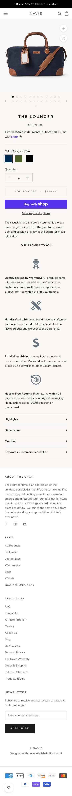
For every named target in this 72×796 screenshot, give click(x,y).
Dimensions (12, 430)
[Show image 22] (51, 101)
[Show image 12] (59, 97)
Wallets (9, 578)
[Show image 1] (13, 97)
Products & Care (15, 679)
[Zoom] (63, 28)
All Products (12, 545)
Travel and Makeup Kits (19, 585)
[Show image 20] (42, 101)
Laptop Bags (13, 559)
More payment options (36, 213)
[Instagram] (15, 523)
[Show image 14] (17, 101)
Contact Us (12, 613)
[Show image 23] (55, 101)
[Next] (66, 101)
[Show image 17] (30, 101)
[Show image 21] (46, 101)
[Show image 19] (38, 101)
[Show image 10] (51, 97)
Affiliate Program (15, 620)
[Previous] (5, 101)
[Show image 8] (42, 97)
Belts (8, 572)
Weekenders (12, 565)
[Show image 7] (38, 97)
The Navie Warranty (17, 659)
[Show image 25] (36, 106)
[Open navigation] (6, 13)
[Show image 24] (59, 101)
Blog (8, 639)
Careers (9, 626)
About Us (11, 633)
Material (10, 441)
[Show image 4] (25, 97)
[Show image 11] (55, 97)
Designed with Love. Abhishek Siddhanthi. (36, 753)
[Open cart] (66, 13)
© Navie (36, 748)
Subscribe (20, 728)
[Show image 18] (34, 101)
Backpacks (11, 552)
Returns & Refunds (17, 672)
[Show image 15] (21, 101)
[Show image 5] (30, 97)
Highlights (11, 419)
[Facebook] (6, 523)
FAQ (7, 606)
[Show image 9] (46, 97)
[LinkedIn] (24, 523)
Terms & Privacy (15, 652)
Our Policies (12, 646)
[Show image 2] (17, 97)
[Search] (59, 13)
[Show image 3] (21, 97)
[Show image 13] (13, 101)
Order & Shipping (16, 665)
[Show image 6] (34, 97)
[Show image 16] (25, 101)
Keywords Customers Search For (26, 452)
